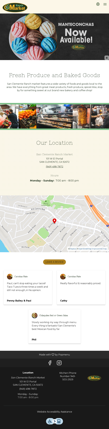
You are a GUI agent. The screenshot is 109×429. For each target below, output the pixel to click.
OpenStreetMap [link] (85, 249)
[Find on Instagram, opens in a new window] (59, 363)
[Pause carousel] (106, 58)
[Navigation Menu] (105, 4)
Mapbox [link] (73, 249)
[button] (18, 116)
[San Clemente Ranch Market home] (15, 7)
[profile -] (98, 4)
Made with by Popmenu (36, 354)
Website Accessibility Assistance (54, 411)
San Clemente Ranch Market (94, 377)
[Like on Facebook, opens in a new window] (49, 363)
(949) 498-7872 (28, 389)
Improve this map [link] (99, 249)
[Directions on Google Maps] (54, 223)
